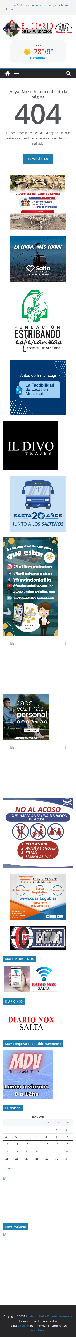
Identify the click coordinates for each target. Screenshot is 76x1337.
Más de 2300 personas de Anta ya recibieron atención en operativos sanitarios (41, 7)
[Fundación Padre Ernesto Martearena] (7, 73)
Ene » (9, 1168)
